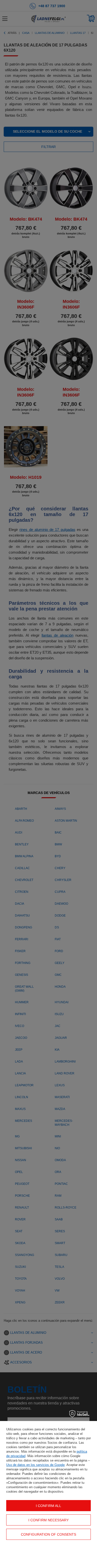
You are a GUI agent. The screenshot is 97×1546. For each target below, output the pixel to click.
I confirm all (48, 1506)
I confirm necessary (48, 1520)
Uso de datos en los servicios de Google (35, 1465)
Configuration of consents (48, 1534)
